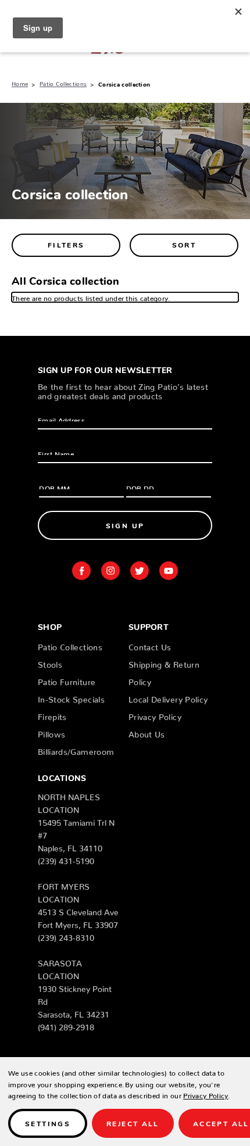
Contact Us (150, 645)
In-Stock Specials (71, 697)
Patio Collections (70, 645)
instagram (110, 570)
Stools (50, 662)
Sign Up (125, 525)
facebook (81, 570)
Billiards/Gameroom (76, 750)
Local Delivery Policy (168, 697)
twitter (139, 570)
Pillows (51, 732)
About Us (146, 732)
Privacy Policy (154, 715)
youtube (168, 570)
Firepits (52, 715)
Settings (47, 1123)
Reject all (132, 1123)
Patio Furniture (66, 680)
